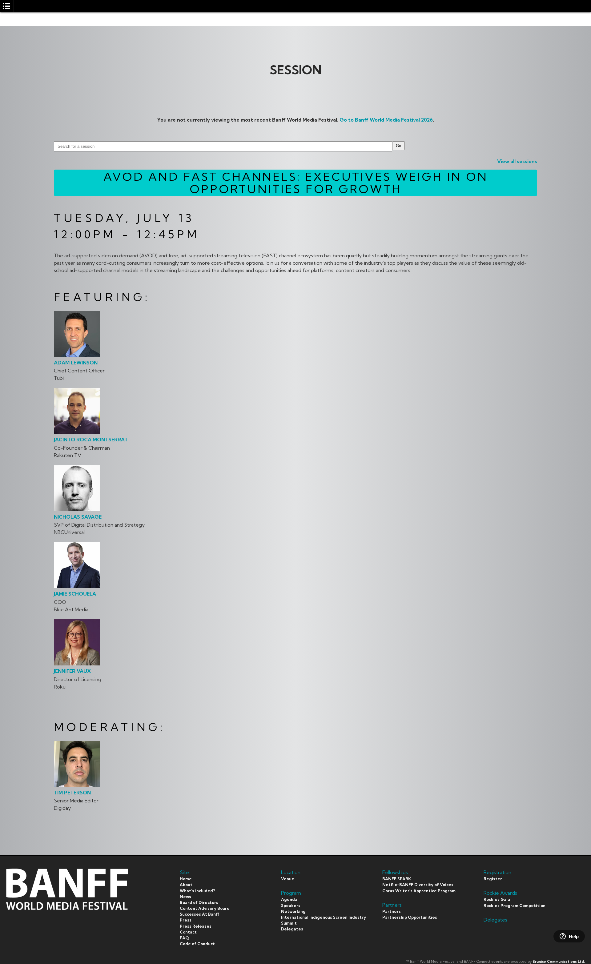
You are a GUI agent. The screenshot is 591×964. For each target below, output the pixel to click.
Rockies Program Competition (514, 905)
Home (186, 878)
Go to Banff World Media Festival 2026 (386, 120)
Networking (293, 911)
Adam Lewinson (76, 362)
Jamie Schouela (75, 594)
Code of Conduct (197, 943)
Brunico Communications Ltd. (559, 961)
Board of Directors (199, 902)
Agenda (289, 899)
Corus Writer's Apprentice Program (419, 890)
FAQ (184, 937)
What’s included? (197, 890)
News (185, 896)
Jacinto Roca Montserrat (91, 439)
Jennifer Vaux (72, 671)
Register (493, 878)
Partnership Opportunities (409, 917)
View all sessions (517, 161)
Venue (287, 878)
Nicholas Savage (78, 517)
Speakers (290, 905)
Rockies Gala (497, 899)
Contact (188, 932)
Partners (391, 911)
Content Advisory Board (205, 908)
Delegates (292, 928)
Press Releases (195, 926)
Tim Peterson (72, 792)
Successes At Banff (199, 914)
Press (185, 920)
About (186, 884)
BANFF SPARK (396, 878)
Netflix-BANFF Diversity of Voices (417, 884)
